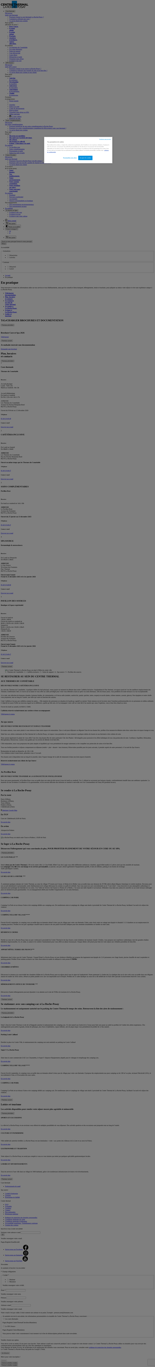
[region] (78, 150)
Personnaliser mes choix (70, 157)
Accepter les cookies (85, 157)
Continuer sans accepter (105, 139)
